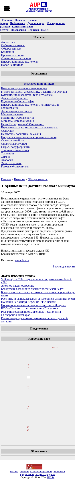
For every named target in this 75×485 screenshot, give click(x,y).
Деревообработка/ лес (14, 98)
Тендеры (33, 29)
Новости (20, 20)
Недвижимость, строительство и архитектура (29, 127)
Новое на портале (12, 64)
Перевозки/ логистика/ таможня (21, 133)
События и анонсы (13, 45)
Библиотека (17, 23)
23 (28, 415)
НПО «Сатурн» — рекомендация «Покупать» (29, 308)
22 (28, 412)
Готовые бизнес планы (15, 166)
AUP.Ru (50, 477)
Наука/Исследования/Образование (22, 124)
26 (28, 424)
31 (28, 439)
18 (28, 400)
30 (28, 436)
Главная (7, 20)
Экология (7, 159)
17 (28, 398)
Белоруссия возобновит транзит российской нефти (32, 288)
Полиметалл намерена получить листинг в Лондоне (33, 305)
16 (28, 395)
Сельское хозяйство (13, 140)
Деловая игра (35, 23)
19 (28, 403)
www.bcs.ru (22, 260)
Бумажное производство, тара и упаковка (27, 94)
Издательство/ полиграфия (17, 101)
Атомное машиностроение (17, 285)
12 (28, 383)
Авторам (24, 471)
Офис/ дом (7, 130)
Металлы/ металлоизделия (17, 120)
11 (28, 380)
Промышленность (12, 55)
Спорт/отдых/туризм (14, 143)
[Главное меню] (7, 8)
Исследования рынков (39, 83)
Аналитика (8, 42)
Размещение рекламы (41, 471)
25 (28, 421)
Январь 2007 (28, 344)
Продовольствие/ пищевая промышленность (28, 137)
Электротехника (11, 163)
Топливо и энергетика (15, 150)
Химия (5, 156)
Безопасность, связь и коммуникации (24, 88)
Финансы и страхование (16, 58)
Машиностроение (12, 114)
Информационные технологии (20, 61)
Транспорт (7, 153)
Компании (7, 51)
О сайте (14, 471)
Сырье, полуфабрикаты (15, 146)
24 (28, 418)
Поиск (45, 29)
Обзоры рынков (11, 48)
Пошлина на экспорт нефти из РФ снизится (28, 301)
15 (28, 392)
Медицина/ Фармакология (17, 117)
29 (28, 433)
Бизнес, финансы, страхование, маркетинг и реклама (34, 91)
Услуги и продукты (45, 474)
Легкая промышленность (16, 111)
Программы (18, 29)
